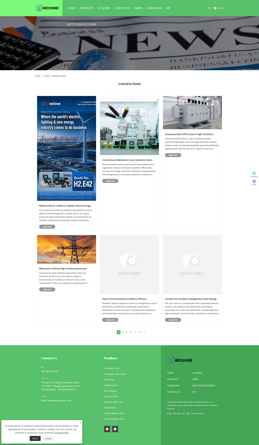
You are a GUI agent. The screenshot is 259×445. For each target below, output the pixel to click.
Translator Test (111, 368)
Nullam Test (110, 407)
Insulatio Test (111, 396)
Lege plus (47, 226)
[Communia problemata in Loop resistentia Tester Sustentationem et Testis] (129, 125)
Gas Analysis (110, 390)
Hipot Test (109, 379)
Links (169, 413)
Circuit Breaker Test (114, 418)
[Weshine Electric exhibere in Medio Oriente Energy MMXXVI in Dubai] (66, 148)
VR (193, 391)
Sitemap (176, 413)
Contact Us (173, 391)
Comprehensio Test (114, 413)
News (47, 76)
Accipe (48, 438)
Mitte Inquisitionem (203, 385)
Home (170, 372)
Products (172, 379)
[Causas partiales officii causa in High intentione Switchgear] (192, 112)
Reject (35, 438)
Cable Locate (110, 385)
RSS (183, 413)
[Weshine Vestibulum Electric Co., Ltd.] (47, 8)
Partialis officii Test (113, 402)
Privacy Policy (198, 413)
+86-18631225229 (50, 371)
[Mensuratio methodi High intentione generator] (66, 249)
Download (173, 385)
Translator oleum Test (115, 373)
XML (188, 413)
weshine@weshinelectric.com (56, 400)
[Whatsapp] (107, 429)
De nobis (197, 372)
